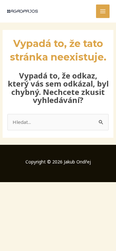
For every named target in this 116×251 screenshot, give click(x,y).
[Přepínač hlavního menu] (103, 11)
